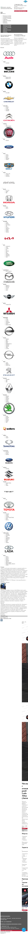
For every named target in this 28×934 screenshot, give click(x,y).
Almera (7, 338)
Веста (7, 556)
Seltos (7, 253)
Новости (5, 21)
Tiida (7, 347)
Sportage (7, 254)
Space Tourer (8, 126)
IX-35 (7, 227)
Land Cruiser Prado (10, 517)
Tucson (7, 231)
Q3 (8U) (7, 62)
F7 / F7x (7, 190)
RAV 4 (7, 519)
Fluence (7, 398)
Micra (7, 341)
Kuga (7, 157)
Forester (7, 468)
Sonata (7, 230)
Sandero (7, 401)
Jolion (7, 191)
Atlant (7, 437)
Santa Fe (7, 228)
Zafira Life (8, 365)
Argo (7, 436)
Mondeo (7, 158)
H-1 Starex (8, 224)
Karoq (7, 418)
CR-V (7, 208)
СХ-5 (7, 288)
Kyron (7, 453)
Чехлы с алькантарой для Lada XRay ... (24, 913)
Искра (7, 558)
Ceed (7, 247)
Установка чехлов (7, 17)
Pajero (7, 323)
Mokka (7, 363)
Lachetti (7, 109)
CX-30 (7, 287)
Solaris (7, 229)
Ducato (7, 140)
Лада (23, 621)
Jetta (7, 536)
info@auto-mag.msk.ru (5, 916)
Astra (7, 362)
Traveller (7, 379)
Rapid (7, 420)
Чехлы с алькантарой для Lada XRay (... (24, 918)
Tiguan (7, 542)
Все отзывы (3, 617)
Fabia (7, 416)
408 (6, 381)
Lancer (7, 321)
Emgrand (8, 176)
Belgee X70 (8, 78)
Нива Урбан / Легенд (10, 563)
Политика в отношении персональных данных (11, 923)
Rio (6, 252)
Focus (7, 154)
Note (7, 342)
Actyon (7, 451)
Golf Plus (8, 537)
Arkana (7, 396)
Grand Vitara (8, 482)
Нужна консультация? (5, 931)
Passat (7, 539)
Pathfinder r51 (9, 343)
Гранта (7, 557)
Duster (7, 397)
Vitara (7, 485)
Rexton (7, 454)
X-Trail (7, 348)
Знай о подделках (7, 20)
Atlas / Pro (8, 173)
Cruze (7, 108)
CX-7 (7, 290)
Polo (7, 541)
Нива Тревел (8, 562)
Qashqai (7, 344)
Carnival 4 (8, 246)
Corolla (7, 516)
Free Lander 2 (9, 271)
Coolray (7, 174)
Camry (7, 515)
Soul (7, 256)
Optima (7, 250)
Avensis (7, 513)
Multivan (7, 538)
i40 (6, 226)
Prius (7, 518)
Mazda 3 (7, 285)
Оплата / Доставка (7, 18)
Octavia (7, 419)
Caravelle (8, 535)
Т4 (6, 499)
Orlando (7, 110)
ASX (7, 318)
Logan (7, 400)
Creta (7, 222)
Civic (7, 206)
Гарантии (5, 19)
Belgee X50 (8, 77)
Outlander (8, 322)
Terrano (7, 346)
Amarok (7, 534)
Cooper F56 (8, 304)
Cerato (7, 248)
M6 (6, 192)
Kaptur (7, 399)
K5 (6, 249)
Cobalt (7, 107)
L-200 (7, 319)
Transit (7, 159)
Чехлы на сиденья (7, 15)
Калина (7, 560)
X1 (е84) (7, 92)
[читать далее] (21, 593)
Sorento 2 (8, 255)
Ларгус (7, 561)
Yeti (6, 422)
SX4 (7, 484)
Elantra (7, 223)
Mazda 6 (7, 286)
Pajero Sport (8, 324)
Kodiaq (7, 417)
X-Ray (7, 564)
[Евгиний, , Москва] (3, 589)
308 (6, 380)
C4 (6, 124)
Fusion (7, 155)
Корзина (2, 932)
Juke (7, 340)
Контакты (5, 22)
